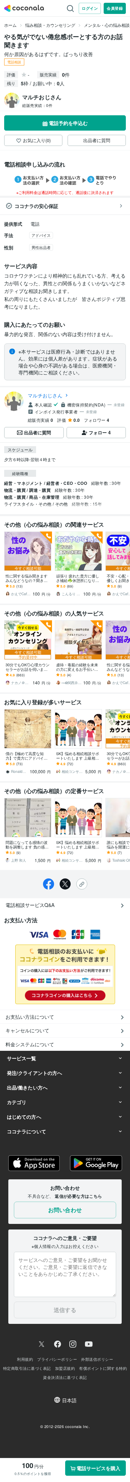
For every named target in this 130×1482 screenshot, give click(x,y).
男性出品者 (41, 247)
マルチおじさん (45, 395)
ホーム (10, 25)
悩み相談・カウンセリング (50, 25)
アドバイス (41, 235)
